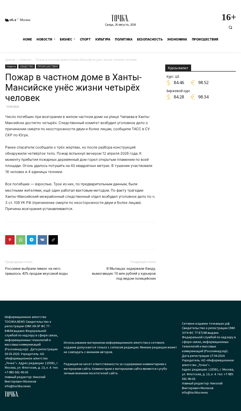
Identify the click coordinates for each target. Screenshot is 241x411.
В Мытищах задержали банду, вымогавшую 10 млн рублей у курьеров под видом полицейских (124, 273)
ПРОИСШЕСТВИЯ (47, 66)
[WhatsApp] (20, 240)
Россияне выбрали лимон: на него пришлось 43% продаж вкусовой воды (36, 271)
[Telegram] (31, 240)
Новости (25, 60)
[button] (230, 27)
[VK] (42, 240)
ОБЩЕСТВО (26, 66)
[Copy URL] (53, 240)
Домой (10, 60)
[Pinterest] (10, 240)
